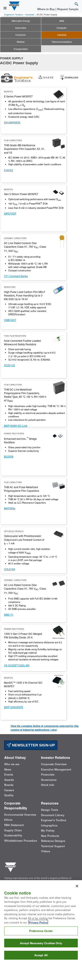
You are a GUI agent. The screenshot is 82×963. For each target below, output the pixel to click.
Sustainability (13, 835)
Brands (8, 785)
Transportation (20, 49)
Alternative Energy (21, 20)
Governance (49, 780)
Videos (45, 851)
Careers (9, 790)
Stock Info (47, 785)
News (7, 769)
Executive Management (56, 769)
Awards (9, 780)
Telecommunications (62, 41)
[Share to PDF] (69, 77)
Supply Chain (13, 830)
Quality (8, 795)
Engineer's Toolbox (13, 14)
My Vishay (47, 830)
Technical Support (53, 846)
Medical (20, 41)
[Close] (77, 886)
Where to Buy (46, 9)
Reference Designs (53, 841)
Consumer (20, 34)
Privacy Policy (38, 922)
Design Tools (49, 810)
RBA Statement (14, 825)
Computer (62, 27)
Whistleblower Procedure (20, 841)
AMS (61, 20)
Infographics (49, 825)
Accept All (41, 955)
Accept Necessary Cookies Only (41, 943)
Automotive (20, 27)
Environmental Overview (20, 815)
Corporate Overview (54, 764)
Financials (47, 774)
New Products (50, 836)
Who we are (11, 764)
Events (8, 774)
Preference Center (41, 931)
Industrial (29, 14)
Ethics (8, 820)
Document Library (52, 815)
